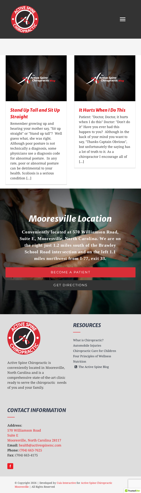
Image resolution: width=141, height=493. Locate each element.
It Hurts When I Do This (102, 110)
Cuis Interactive (66, 483)
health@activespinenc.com (40, 445)
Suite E (12, 435)
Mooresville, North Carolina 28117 (34, 440)
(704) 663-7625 (30, 450)
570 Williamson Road (24, 430)
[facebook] (10, 466)
